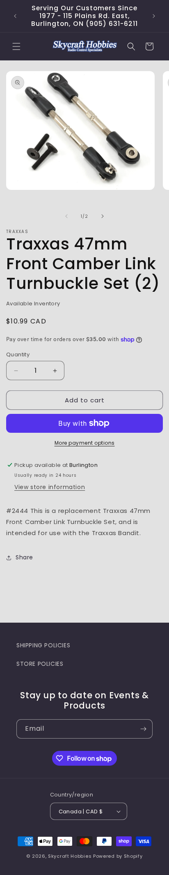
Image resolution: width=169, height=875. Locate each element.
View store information (49, 487)
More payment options (85, 442)
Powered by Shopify (118, 856)
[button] (16, 46)
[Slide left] (66, 216)
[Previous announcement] (15, 16)
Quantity (18, 354)
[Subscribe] (143, 729)
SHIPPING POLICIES (43, 645)
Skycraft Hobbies (70, 856)
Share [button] (24, 557)
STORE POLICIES (39, 664)
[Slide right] (103, 216)
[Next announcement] (154, 16)
